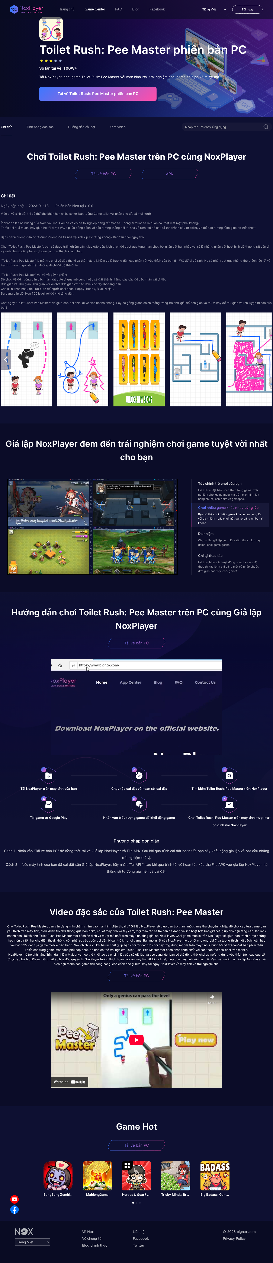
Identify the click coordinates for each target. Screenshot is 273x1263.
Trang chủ (66, 9)
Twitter (138, 1245)
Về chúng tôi (92, 1238)
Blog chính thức (94, 1245)
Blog (135, 9)
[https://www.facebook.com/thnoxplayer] (14, 1209)
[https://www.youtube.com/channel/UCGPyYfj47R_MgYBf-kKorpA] (14, 1199)
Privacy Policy (234, 1238)
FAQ (118, 9)
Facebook (157, 9)
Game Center (95, 9)
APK (169, 174)
